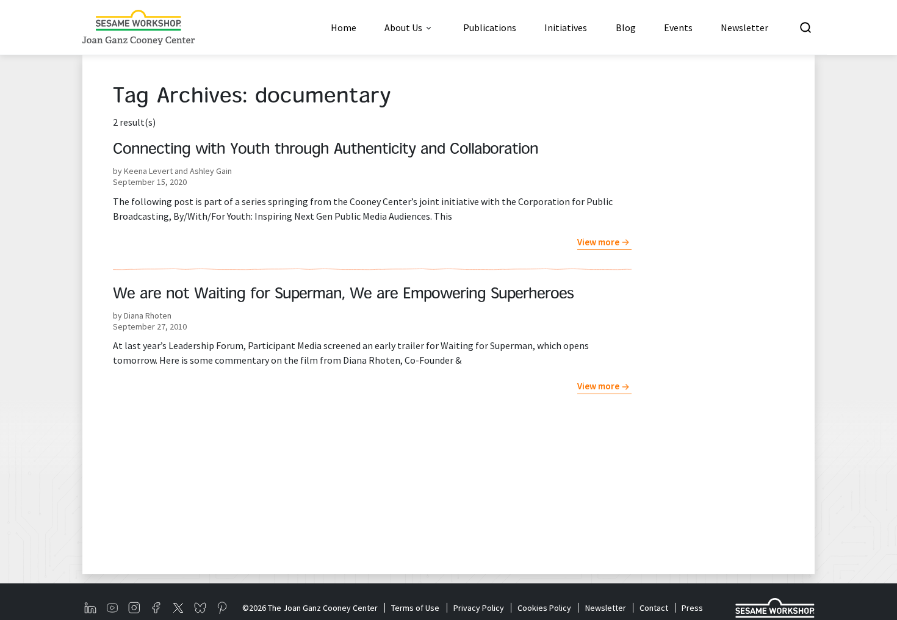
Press (692, 607)
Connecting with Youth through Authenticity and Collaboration (325, 150)
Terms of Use (415, 607)
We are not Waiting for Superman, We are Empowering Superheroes (343, 294)
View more (598, 242)
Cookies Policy (544, 607)
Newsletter (605, 607)
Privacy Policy (478, 607)
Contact (653, 607)
